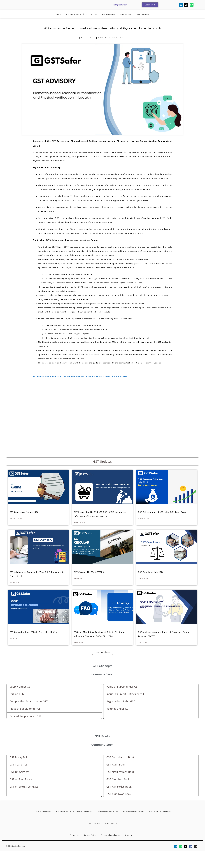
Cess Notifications (83, 807)
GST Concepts (143, 14)
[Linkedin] (181, 5)
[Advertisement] (102, 397)
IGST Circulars (111, 819)
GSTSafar (16, 4)
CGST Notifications (43, 807)
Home (58, 14)
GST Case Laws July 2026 (151, 568)
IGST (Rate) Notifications (133, 807)
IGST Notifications (63, 807)
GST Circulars (91, 14)
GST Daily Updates (119, 38)
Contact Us (74, 831)
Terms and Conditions (110, 831)
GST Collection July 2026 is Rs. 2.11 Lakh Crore (162, 512)
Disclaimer (129, 831)
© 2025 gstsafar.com (16, 841)
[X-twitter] (186, 5)
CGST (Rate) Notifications (107, 807)
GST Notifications (73, 14)
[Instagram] (195, 842)
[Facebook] (190, 842)
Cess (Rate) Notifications (159, 807)
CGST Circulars (94, 819)
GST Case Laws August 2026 (24, 512)
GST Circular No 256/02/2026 (89, 572)
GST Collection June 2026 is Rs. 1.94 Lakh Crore (34, 628)
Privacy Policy (90, 831)
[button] (150, 4)
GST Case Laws (126, 14)
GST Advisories (108, 14)
